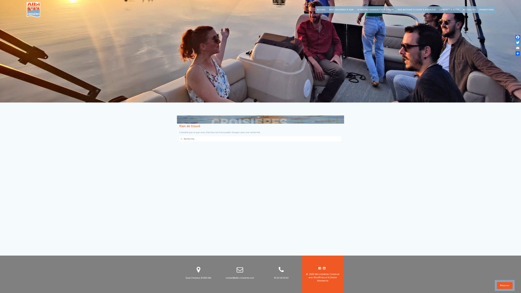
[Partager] (517, 53)
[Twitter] (517, 42)
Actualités (469, 9)
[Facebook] (517, 37)
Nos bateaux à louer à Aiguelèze (417, 9)
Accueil (321, 9)
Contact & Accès (449, 9)
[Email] (517, 48)
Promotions (486, 9)
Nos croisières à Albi (341, 9)
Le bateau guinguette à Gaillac (375, 9)
